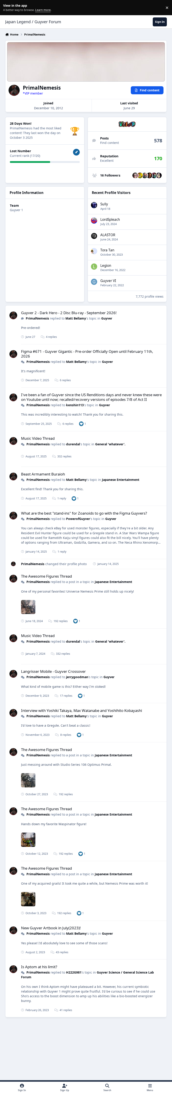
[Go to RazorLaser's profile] (154, 175)
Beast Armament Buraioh (43, 474)
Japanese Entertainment (120, 480)
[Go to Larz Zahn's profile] (159, 175)
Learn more (8, 8)
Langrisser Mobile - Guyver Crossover (53, 671)
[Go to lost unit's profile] (149, 175)
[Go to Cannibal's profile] (140, 175)
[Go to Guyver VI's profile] (94, 282)
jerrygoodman (77, 677)
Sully (104, 204)
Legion (105, 265)
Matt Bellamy (75, 318)
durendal (73, 444)
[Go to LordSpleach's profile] (94, 220)
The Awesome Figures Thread (46, 576)
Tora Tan (107, 250)
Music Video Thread (38, 438)
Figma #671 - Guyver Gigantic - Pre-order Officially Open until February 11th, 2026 (87, 353)
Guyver (106, 318)
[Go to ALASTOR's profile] (94, 236)
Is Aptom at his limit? (39, 966)
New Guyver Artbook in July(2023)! (51, 927)
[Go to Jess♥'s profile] (135, 175)
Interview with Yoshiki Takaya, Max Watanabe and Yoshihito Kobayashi (81, 710)
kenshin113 (75, 405)
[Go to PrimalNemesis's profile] (13, 315)
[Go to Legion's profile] (94, 266)
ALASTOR (107, 235)
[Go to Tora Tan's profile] (94, 251)
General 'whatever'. (110, 444)
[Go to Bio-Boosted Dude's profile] (145, 175)
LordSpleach (110, 219)
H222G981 (74, 972)
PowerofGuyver (78, 519)
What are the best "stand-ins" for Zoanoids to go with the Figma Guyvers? (84, 513)
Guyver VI (108, 280)
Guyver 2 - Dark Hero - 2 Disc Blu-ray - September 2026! (69, 312)
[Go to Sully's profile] (94, 205)
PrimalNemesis (37, 318)
